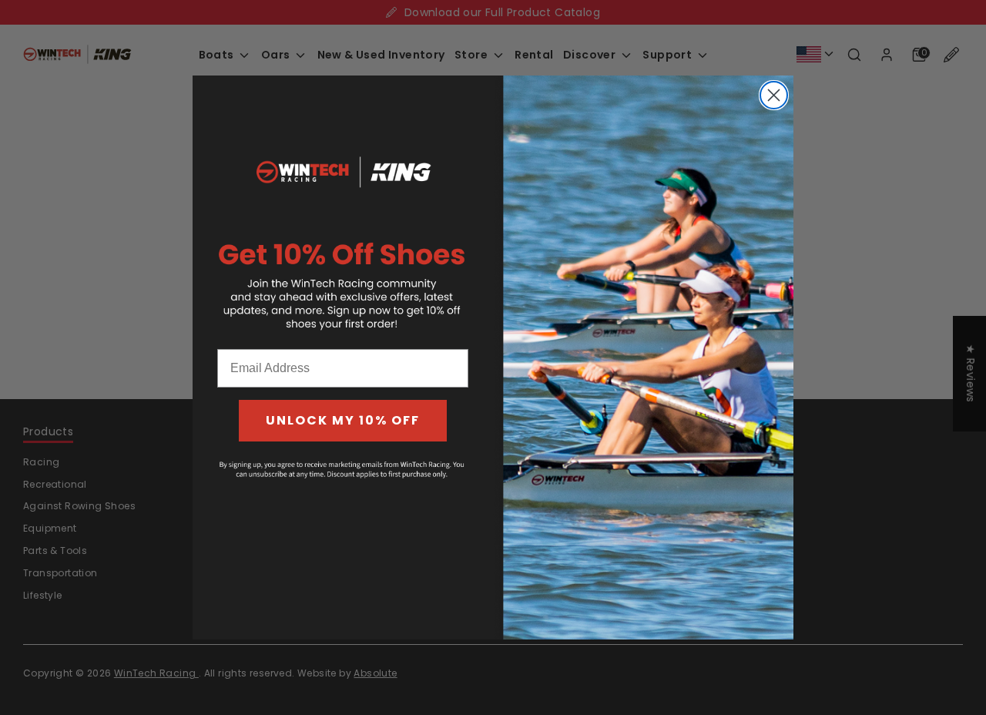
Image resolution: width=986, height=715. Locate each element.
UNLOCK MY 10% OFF (343, 420)
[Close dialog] (773, 95)
